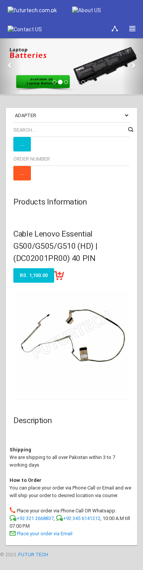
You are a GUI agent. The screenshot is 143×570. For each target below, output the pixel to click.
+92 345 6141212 (81, 518)
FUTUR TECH (33, 554)
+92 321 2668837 (35, 518)
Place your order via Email (44, 533)
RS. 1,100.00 (34, 275)
